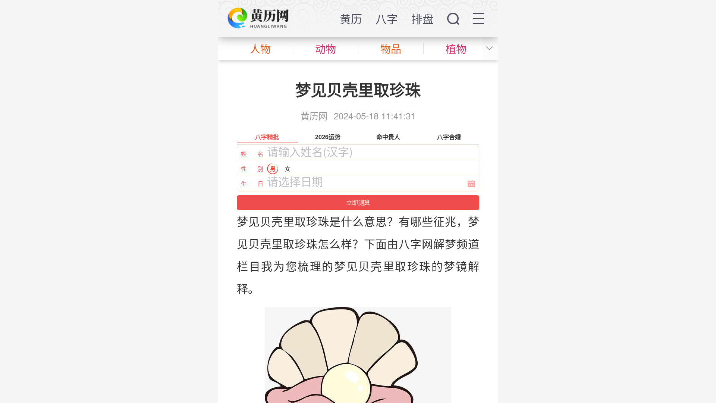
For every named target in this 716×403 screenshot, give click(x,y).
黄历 (351, 18)
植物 (456, 48)
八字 (387, 18)
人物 (260, 48)
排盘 (422, 18)
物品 (390, 48)
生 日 (252, 183)
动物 (325, 48)
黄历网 (314, 115)
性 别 (252, 168)
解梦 (444, 243)
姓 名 (252, 153)
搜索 (453, 18)
